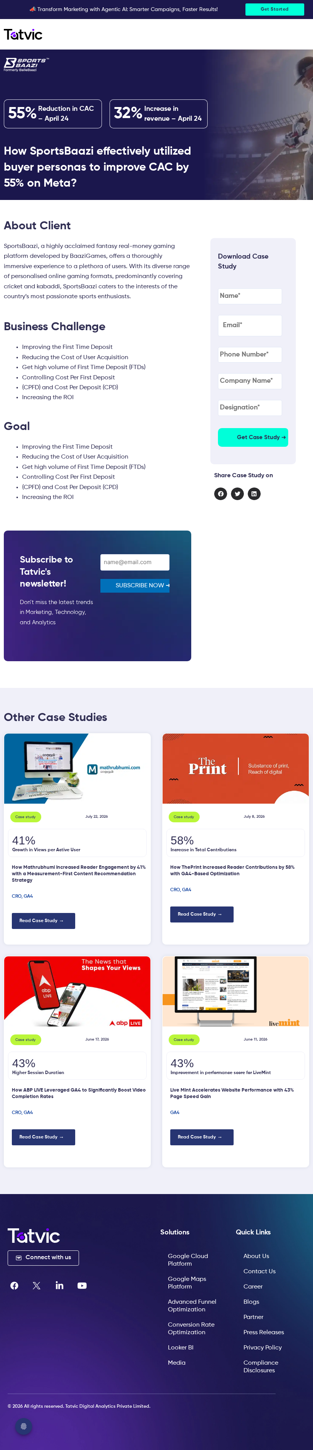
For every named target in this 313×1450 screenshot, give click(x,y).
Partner (253, 1317)
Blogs (251, 1302)
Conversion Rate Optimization (191, 1329)
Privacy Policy (263, 1348)
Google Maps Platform (187, 1283)
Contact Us (260, 1272)
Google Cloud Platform (188, 1260)
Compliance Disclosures (261, 1367)
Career (253, 1287)
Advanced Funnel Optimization (192, 1306)
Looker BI (181, 1348)
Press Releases (264, 1333)
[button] (220, 494)
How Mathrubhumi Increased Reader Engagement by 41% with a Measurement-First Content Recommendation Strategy (79, 874)
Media (177, 1363)
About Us (256, 1256)
